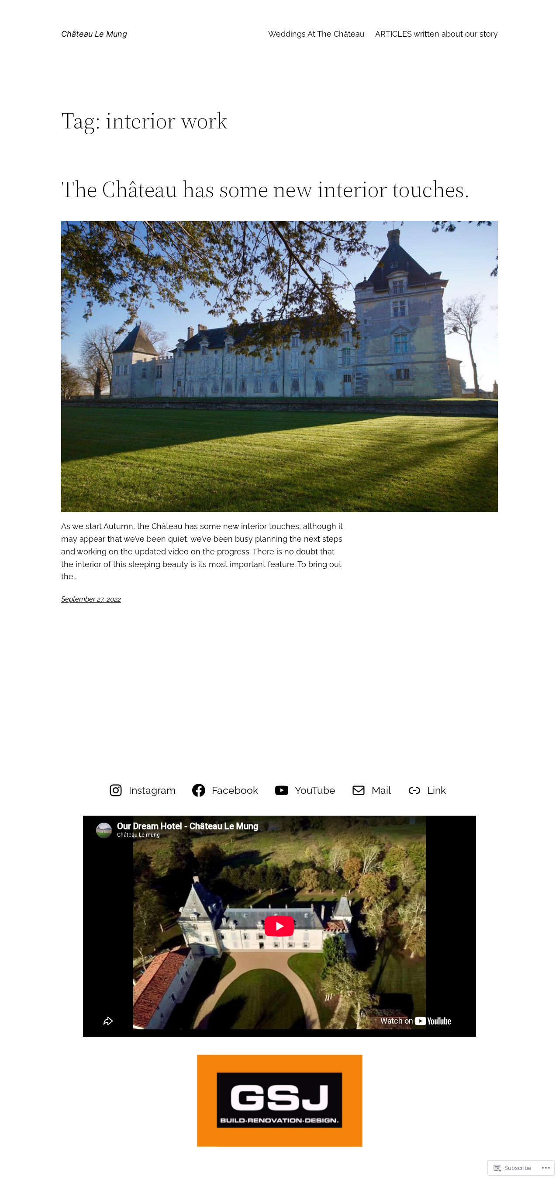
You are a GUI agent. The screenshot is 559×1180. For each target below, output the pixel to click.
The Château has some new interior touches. (265, 189)
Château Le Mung (94, 33)
